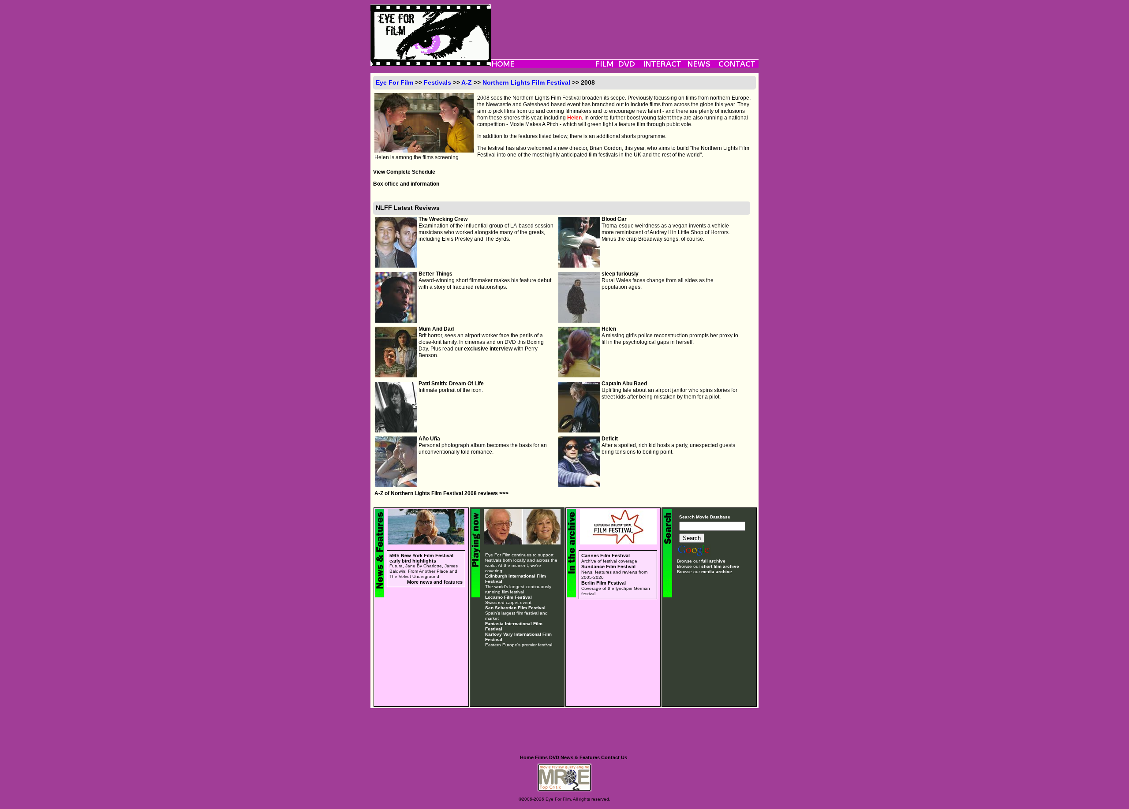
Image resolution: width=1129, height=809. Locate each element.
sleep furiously (620, 274)
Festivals (437, 82)
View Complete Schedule (404, 172)
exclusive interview (488, 349)
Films (541, 757)
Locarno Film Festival (508, 597)
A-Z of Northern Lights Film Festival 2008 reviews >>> (441, 493)
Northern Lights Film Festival (526, 82)
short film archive (720, 566)
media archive (716, 571)
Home (527, 757)
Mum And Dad (436, 329)
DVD (554, 757)
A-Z (466, 82)
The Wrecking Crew (443, 219)
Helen (574, 118)
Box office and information (406, 184)
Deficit (610, 439)
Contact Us (614, 757)
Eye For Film (394, 82)
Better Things (435, 274)
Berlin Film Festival (603, 582)
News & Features (580, 757)
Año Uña (429, 439)
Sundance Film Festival (608, 566)
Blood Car (614, 219)
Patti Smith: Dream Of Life (451, 383)
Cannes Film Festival (605, 555)
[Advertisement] (625, 24)
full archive (713, 561)
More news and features (435, 582)
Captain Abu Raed (624, 383)
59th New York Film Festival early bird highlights (421, 558)
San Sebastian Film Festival (515, 607)
